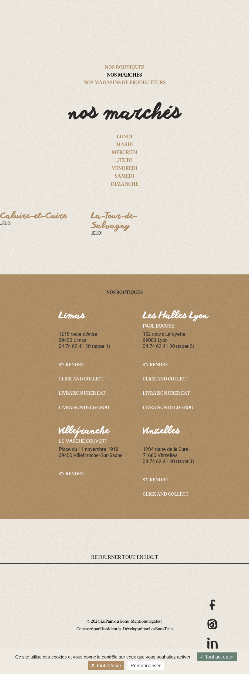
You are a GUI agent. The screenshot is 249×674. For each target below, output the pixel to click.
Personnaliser (146, 665)
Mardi (124, 144)
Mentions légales (146, 622)
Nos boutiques (125, 67)
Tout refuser (108, 665)
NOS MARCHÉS (124, 75)
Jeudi (124, 160)
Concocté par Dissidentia (99, 629)
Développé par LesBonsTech (148, 629)
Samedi (124, 176)
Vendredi (124, 168)
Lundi (124, 136)
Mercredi (125, 152)
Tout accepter (219, 656)
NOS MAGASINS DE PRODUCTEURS (125, 82)
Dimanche (124, 184)
